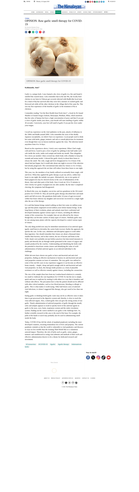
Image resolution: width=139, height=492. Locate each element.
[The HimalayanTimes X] (88, 1)
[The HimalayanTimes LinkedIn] (101, 1)
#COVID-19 (43, 344)
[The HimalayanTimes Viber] (99, 1)
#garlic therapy (63, 344)
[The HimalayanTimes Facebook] (86, 1)
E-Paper (93, 378)
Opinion (27, 18)
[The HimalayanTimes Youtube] (90, 1)
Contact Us (85, 378)
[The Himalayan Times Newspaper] (69, 6)
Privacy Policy (55, 378)
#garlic (52, 344)
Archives (77, 378)
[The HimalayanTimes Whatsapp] (97, 1)
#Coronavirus (31, 344)
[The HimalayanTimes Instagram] (92, 1)
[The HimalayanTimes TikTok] (95, 1)
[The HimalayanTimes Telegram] (104, 1)
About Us (46, 378)
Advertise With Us (67, 378)
